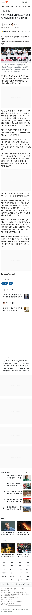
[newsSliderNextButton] (29, 472)
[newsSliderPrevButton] (25, 472)
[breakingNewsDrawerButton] (26, 2)
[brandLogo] (4, 1)
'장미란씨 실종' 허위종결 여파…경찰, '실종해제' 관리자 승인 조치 (15, 501)
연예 (2, 518)
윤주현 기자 (17, 24)
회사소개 (3, 584)
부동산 (12, 569)
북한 (20, 566)
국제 (28, 562)
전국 (4, 566)
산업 (4, 569)
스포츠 (3, 541)
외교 (12, 566)
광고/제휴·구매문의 (12, 584)
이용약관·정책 (21, 584)
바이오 (28, 569)
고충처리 (29, 584)
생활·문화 (4, 573)
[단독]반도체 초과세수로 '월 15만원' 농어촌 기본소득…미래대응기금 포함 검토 (15, 509)
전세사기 (4, 283)
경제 (20, 562)
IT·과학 (20, 569)
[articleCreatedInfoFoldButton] (18, 27)
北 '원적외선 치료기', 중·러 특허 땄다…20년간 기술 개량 (12, 309)
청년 (11, 283)
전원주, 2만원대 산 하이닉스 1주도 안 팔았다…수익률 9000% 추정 (15, 478)
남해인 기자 (7, 24)
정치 (4, 562)
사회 (2, 11)
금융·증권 (28, 566)
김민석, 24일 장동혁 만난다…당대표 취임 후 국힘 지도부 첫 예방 (12, 296)
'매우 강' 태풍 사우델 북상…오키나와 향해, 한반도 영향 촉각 (15, 486)
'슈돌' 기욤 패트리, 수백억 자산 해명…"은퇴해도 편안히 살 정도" (14, 493)
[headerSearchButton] (23, 2)
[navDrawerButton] (29, 2)
